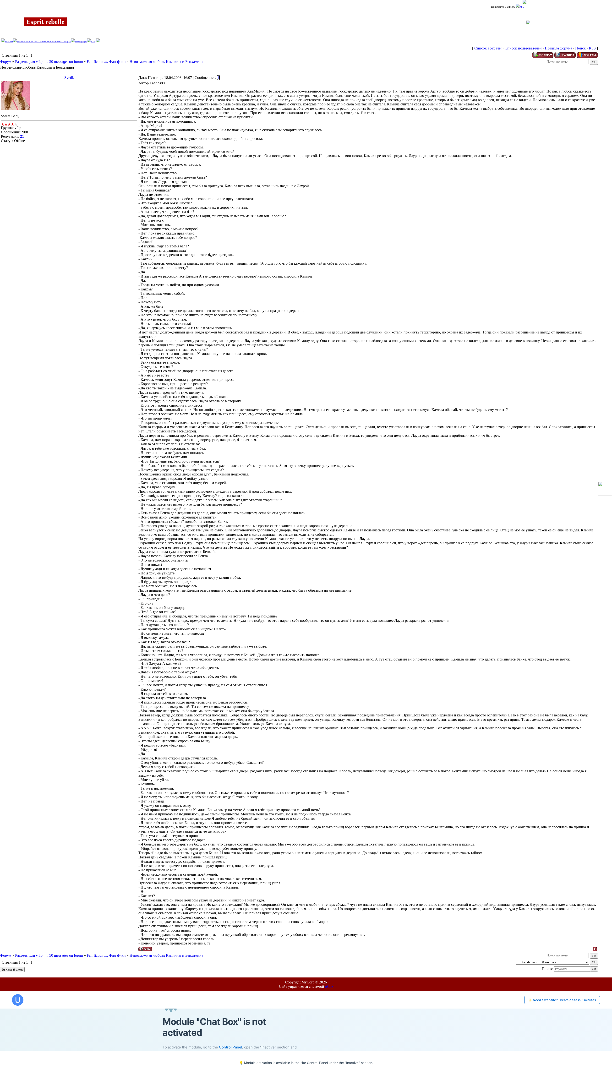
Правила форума (558, 48)
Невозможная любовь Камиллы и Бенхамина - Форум (44, 41)
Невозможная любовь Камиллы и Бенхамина (166, 62)
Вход (93, 41)
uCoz (329, 986)
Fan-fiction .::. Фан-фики (106, 62)
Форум (5, 62)
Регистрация (81, 41)
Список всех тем (488, 48)
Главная (9, 41)
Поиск (580, 48)
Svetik (69, 78)
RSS (521, 6)
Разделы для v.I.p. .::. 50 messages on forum (49, 62)
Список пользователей (523, 48)
